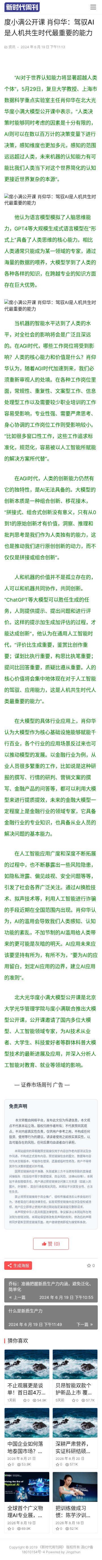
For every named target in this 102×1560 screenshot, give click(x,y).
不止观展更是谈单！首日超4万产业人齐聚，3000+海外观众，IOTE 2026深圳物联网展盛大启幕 (26, 1389)
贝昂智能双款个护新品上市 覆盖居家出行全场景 (74, 1389)
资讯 (11, 47)
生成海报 (20, 1265)
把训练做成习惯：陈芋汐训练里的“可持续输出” (73, 1512)
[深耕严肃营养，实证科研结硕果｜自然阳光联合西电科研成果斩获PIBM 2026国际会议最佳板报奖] (75, 1423)
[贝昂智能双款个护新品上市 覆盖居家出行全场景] (75, 1364)
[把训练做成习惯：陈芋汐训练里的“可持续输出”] (75, 1487)
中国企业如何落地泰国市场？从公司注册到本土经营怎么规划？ (25, 1448)
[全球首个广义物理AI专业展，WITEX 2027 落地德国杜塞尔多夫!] (27, 1487)
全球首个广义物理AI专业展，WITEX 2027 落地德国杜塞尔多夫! (25, 1512)
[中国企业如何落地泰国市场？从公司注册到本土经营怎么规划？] (27, 1423)
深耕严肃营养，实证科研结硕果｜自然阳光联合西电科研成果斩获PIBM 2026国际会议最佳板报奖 (74, 1448)
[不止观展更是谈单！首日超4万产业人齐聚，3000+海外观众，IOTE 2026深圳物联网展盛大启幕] (27, 1364)
